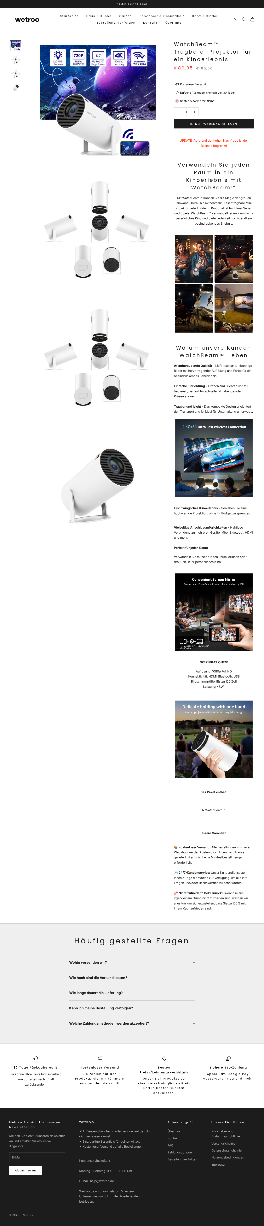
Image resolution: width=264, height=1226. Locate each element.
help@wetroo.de (102, 1181)
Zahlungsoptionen (180, 1152)
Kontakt (150, 23)
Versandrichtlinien (224, 1143)
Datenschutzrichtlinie (226, 1150)
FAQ (170, 1145)
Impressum (219, 1164)
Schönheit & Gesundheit (162, 16)
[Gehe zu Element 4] (15, 87)
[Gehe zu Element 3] (15, 73)
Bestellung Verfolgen (116, 23)
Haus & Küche (99, 16)
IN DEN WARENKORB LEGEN (213, 124)
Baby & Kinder (205, 16)
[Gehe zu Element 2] (15, 59)
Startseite (69, 16)
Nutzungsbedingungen (227, 1157)
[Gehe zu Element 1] (15, 45)
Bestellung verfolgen (182, 1159)
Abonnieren (26, 1170)
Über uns (173, 23)
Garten (125, 16)
